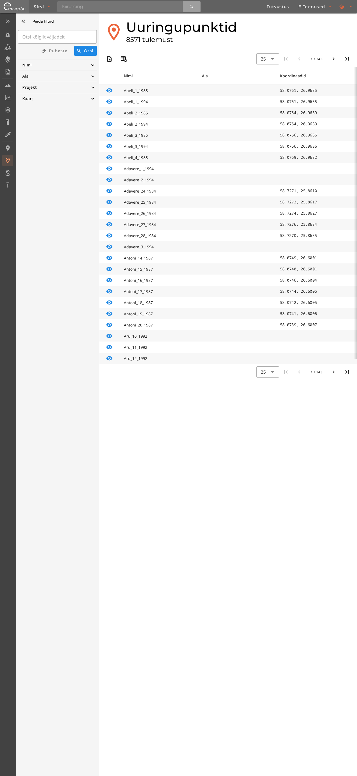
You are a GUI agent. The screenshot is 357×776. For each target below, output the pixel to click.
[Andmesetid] (7, 110)
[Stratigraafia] (7, 59)
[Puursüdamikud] (7, 185)
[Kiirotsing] (192, 6)
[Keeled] (346, 6)
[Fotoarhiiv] (7, 71)
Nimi (27, 65)
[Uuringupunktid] (7, 160)
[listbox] (7, 103)
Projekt (29, 87)
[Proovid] (7, 85)
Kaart (27, 98)
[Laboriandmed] (7, 97)
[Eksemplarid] (7, 34)
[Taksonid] (7, 47)
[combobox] (267, 58)
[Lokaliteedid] (7, 148)
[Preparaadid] (7, 134)
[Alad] (7, 172)
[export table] (109, 59)
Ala (25, 76)
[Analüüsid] (7, 122)
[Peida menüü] (7, 21)
